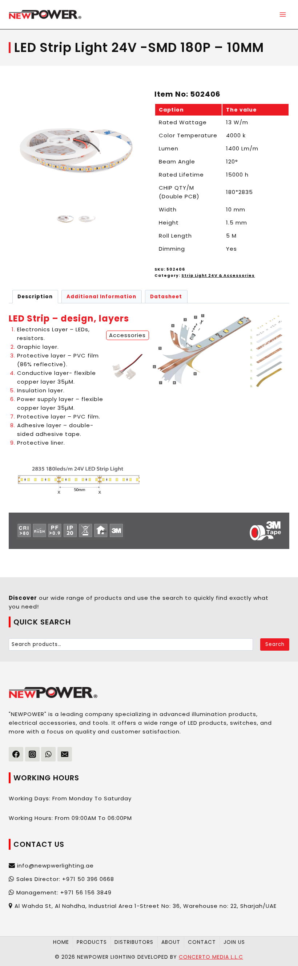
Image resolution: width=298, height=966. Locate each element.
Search (275, 644)
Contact (202, 942)
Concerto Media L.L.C (211, 957)
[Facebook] (16, 754)
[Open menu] (282, 14)
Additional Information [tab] (101, 296)
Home (61, 942)
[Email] (64, 754)
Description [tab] (35, 296)
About (170, 942)
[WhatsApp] (48, 754)
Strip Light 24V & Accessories (218, 275)
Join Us (234, 942)
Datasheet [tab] (166, 296)
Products (92, 942)
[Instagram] (32, 754)
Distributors (133, 942)
